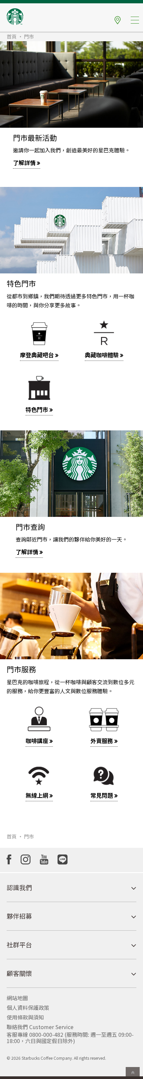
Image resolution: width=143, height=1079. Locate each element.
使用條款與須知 (25, 1017)
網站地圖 (17, 998)
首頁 (12, 36)
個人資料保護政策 (28, 1007)
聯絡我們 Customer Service (40, 1027)
